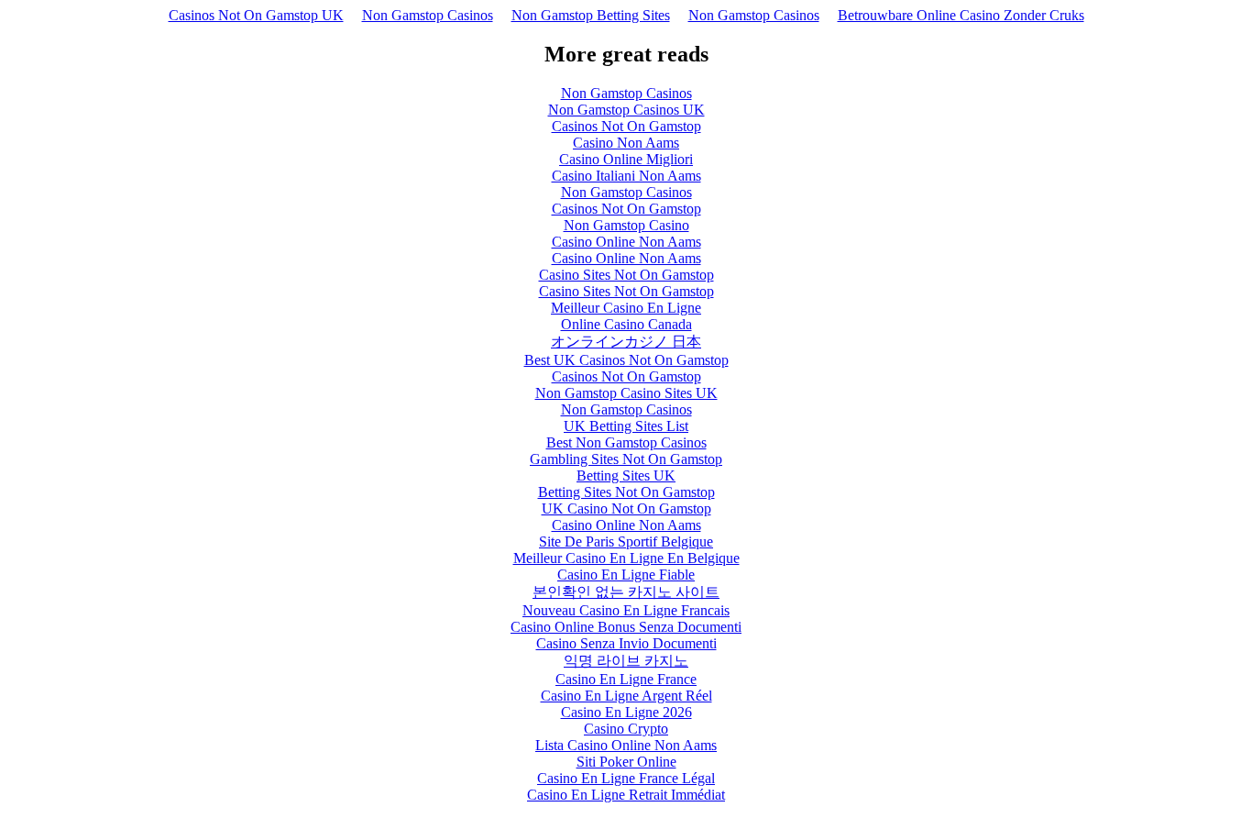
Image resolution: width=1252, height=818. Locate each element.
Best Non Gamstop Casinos (626, 442)
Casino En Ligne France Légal (626, 778)
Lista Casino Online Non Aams (626, 745)
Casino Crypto (626, 728)
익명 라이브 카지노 (626, 661)
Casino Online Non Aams (626, 241)
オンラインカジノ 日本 (626, 341)
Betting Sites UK (626, 475)
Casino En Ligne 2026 (626, 712)
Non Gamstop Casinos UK (626, 109)
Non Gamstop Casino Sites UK (626, 393)
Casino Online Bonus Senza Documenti (626, 627)
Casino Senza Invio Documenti (626, 643)
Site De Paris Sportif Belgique (626, 541)
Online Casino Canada (626, 324)
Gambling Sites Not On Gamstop (626, 459)
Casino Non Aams (626, 142)
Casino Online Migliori (626, 159)
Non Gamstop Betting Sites (590, 15)
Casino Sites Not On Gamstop (626, 274)
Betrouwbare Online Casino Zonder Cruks (961, 15)
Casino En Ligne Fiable (626, 574)
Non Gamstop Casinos (427, 15)
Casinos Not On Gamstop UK (256, 15)
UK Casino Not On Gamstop (626, 508)
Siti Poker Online (626, 761)
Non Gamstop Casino (626, 225)
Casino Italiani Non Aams (626, 175)
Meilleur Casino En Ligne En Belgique (626, 558)
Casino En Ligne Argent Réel (626, 695)
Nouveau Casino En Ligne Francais (626, 610)
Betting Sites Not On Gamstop (626, 492)
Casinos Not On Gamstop (626, 126)
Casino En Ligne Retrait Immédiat (626, 794)
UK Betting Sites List (626, 426)
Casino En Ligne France (626, 679)
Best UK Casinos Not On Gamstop (626, 360)
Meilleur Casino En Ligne (626, 307)
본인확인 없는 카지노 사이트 (626, 592)
